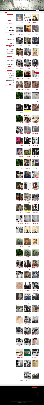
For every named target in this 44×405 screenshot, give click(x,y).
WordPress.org (12, 90)
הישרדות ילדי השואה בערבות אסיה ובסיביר (10, 23)
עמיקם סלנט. (19, 402)
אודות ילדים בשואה (33, 10)
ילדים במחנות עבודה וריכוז (11, 34)
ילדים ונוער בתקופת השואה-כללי (11, 35)
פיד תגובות (13, 89)
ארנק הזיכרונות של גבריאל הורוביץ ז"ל (10, 60)
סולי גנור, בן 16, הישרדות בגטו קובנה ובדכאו (10, 64)
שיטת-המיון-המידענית (12, 43)
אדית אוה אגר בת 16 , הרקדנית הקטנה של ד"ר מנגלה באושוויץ (35, 390)
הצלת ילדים (13, 28)
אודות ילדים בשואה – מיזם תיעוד (24, 10)
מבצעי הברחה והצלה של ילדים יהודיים (10, 39)
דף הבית (37, 10)
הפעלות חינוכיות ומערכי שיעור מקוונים (10, 27)
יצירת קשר (30, 10)
